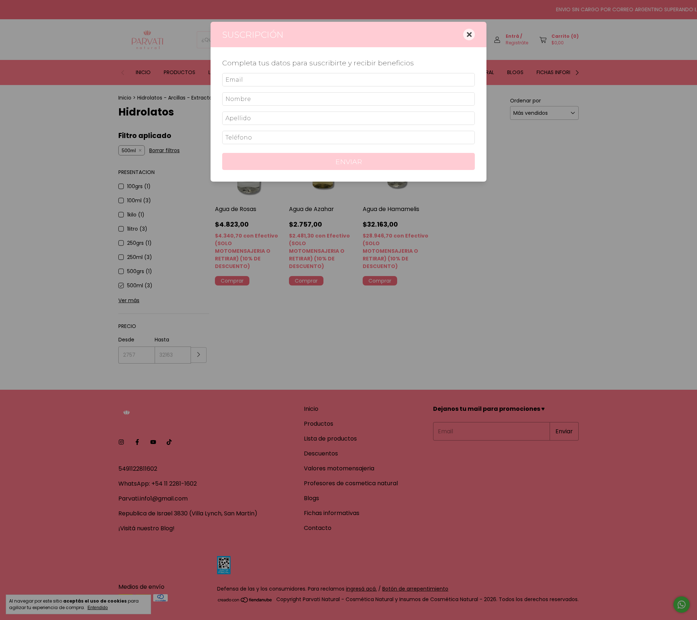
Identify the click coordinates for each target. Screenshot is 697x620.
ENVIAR (348, 161)
